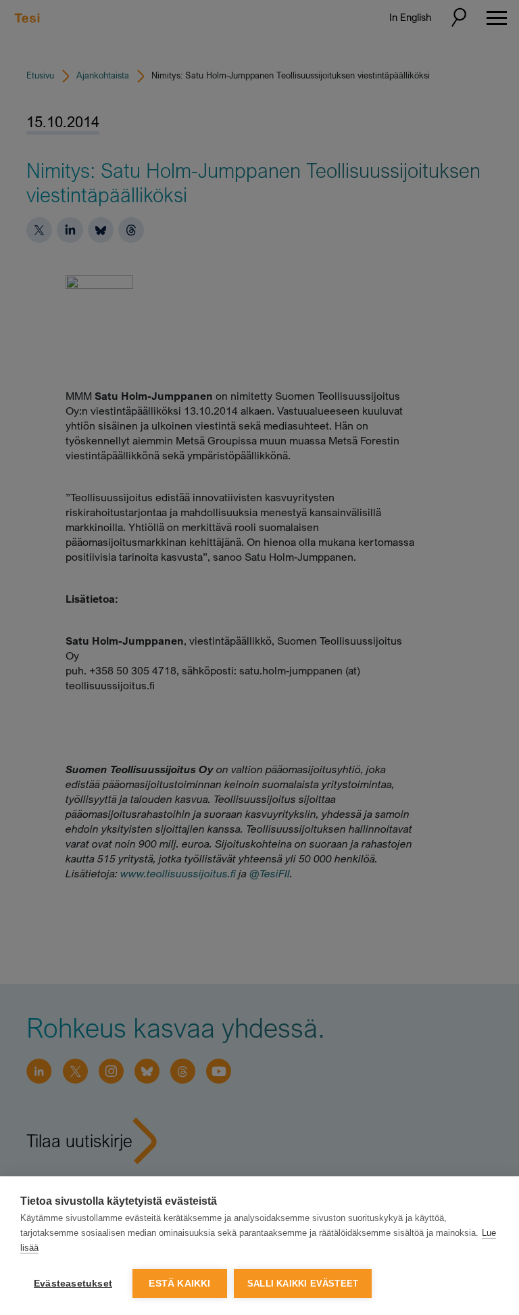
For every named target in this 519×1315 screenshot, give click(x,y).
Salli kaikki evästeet (302, 1283)
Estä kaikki (179, 1283)
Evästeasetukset (73, 1283)
